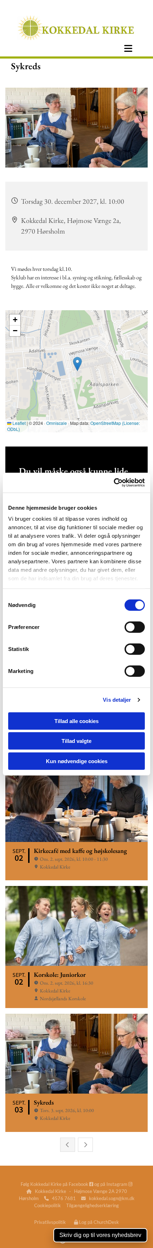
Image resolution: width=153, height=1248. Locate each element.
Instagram (119, 1184)
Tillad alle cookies (76, 721)
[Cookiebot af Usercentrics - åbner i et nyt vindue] (114, 482)
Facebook (81, 1184)
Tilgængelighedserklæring (92, 1205)
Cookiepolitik (47, 1205)
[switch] (135, 627)
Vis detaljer (117, 700)
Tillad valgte (76, 741)
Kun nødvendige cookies (76, 761)
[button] (128, 48)
